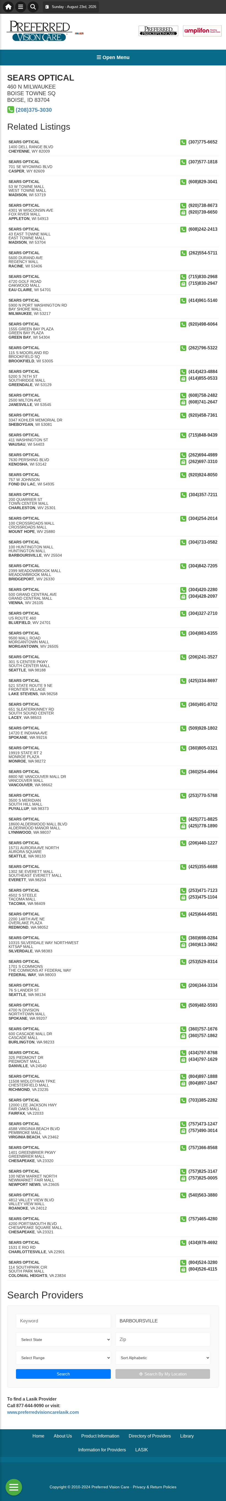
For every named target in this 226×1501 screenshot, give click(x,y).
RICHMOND (19, 1089)
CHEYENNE (19, 151)
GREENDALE (21, 384)
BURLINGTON (21, 1042)
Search (63, 1374)
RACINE (16, 266)
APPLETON (19, 218)
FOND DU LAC (22, 484)
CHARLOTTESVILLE (27, 1252)
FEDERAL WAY (22, 975)
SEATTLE (17, 670)
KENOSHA (18, 464)
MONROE (17, 761)
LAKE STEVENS (23, 694)
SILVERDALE (21, 951)
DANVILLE (18, 1066)
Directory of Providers (150, 1436)
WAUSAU (17, 444)
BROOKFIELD (21, 361)
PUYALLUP (19, 808)
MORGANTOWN (23, 646)
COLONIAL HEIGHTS (28, 1275)
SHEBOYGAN (21, 424)
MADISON (18, 195)
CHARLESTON (22, 508)
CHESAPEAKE (22, 1161)
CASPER (16, 171)
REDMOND (18, 927)
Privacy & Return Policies (154, 1487)
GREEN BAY (20, 337)
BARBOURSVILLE (25, 555)
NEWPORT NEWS (25, 1184)
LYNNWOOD (20, 832)
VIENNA (16, 603)
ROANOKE (18, 1208)
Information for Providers (102, 1449)
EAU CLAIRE (20, 290)
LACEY (15, 717)
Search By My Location (165, 1374)
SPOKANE (18, 737)
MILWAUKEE (20, 313)
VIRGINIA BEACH (24, 1137)
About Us (63, 1436)
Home (38, 1436)
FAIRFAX (17, 1113)
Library (187, 1436)
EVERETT (17, 880)
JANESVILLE (20, 404)
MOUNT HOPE (22, 531)
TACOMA (17, 903)
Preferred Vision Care (110, 1487)
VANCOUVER (21, 785)
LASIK (141, 1449)
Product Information (100, 1436)
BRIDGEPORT (21, 579)
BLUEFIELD (19, 622)
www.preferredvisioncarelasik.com (43, 1412)
